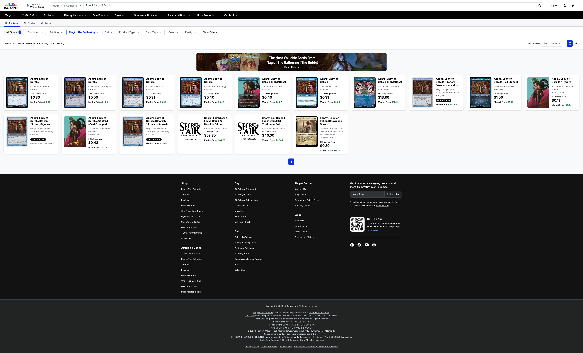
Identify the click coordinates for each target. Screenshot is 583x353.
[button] (540, 6)
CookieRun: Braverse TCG (272, 340)
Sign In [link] (554, 5)
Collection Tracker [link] (243, 222)
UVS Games (287, 337)
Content (229, 15)
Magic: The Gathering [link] (191, 189)
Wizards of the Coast (319, 312)
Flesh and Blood (177, 15)
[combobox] (552, 43)
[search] (310, 5)
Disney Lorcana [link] (188, 205)
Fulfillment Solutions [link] (244, 248)
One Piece (99, 15)
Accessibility (286, 346)
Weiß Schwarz (286, 318)
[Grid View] (570, 43)
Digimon (119, 15)
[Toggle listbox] (560, 43)
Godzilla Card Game (278, 325)
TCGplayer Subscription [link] (246, 200)
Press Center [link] (301, 231)
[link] (11, 6)
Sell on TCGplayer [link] (243, 237)
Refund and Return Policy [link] (307, 200)
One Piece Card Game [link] (192, 211)
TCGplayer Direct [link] (243, 194)
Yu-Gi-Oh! (28, 15)
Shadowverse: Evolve (282, 321)
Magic (8, 15)
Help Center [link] (301, 194)
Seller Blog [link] (240, 270)
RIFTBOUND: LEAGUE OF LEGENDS (247, 337)
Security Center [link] (302, 205)
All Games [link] (186, 238)
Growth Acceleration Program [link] (249, 259)
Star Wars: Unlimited (146, 15)
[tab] (12, 23)
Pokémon (49, 15)
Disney (316, 334)
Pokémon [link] (185, 200)
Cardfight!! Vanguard (264, 318)
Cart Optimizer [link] (242, 205)
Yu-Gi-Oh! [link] (186, 194)
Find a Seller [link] (241, 216)
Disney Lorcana (73, 15)
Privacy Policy (382, 205)
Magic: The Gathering (263, 312)
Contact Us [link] (300, 189)
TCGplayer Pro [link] (242, 253)
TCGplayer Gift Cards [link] (191, 233)
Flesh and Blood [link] (189, 227)
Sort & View (534, 43)
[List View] (576, 43)
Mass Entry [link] (240, 211)
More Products (206, 15)
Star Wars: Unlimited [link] (190, 222)
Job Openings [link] (302, 226)
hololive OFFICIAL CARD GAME (285, 328)
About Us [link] (299, 220)
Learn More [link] (372, 230)
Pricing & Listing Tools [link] (245, 242)
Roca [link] (237, 264)
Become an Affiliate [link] (304, 237)
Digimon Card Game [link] (190, 216)
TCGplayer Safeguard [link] (245, 189)
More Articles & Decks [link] (192, 292)
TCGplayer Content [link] (190, 253)
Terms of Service (269, 346)
